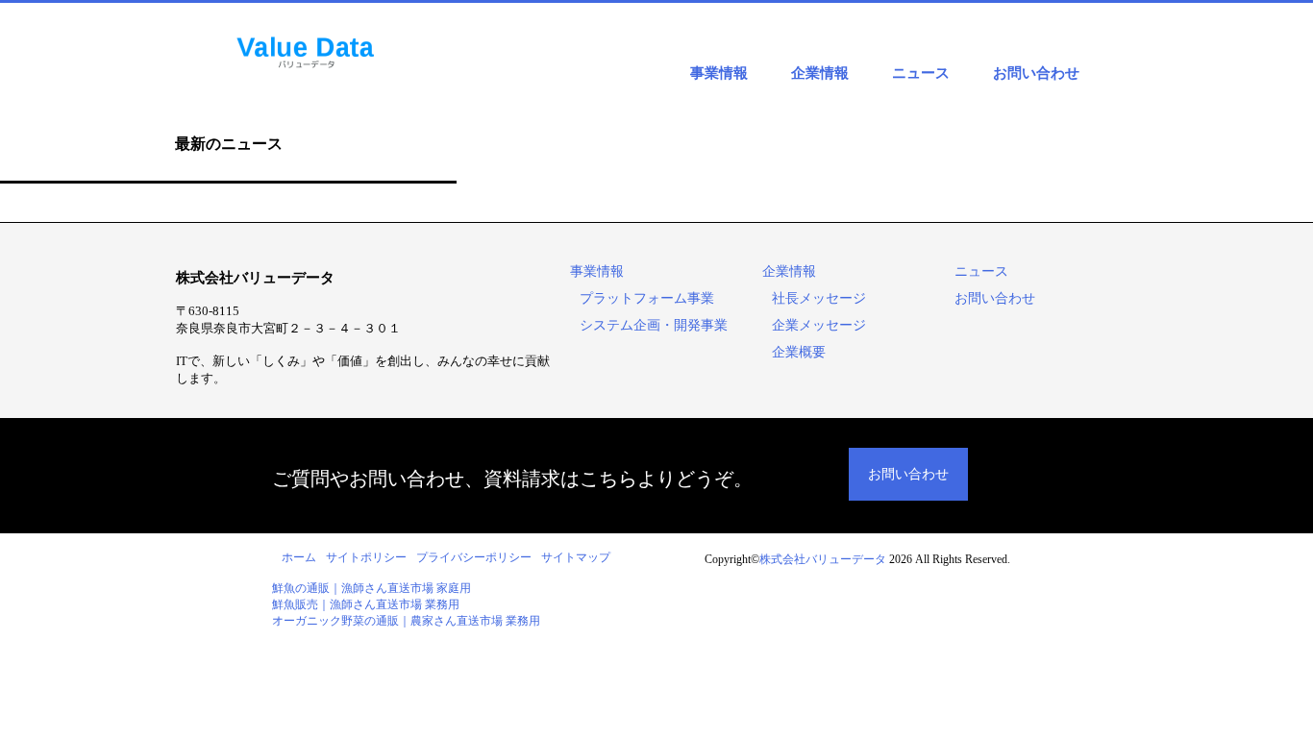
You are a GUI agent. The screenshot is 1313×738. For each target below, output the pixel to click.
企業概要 (799, 352)
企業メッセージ (819, 325)
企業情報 (820, 73)
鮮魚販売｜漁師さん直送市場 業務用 (365, 604)
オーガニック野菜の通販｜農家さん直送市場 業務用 (406, 620)
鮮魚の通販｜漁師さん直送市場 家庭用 (371, 588)
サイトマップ (575, 557)
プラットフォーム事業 (647, 298)
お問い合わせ (1036, 73)
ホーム (299, 557)
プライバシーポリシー (474, 557)
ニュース (921, 73)
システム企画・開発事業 (654, 325)
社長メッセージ (819, 298)
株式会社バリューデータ (822, 559)
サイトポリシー (366, 557)
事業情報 (719, 73)
